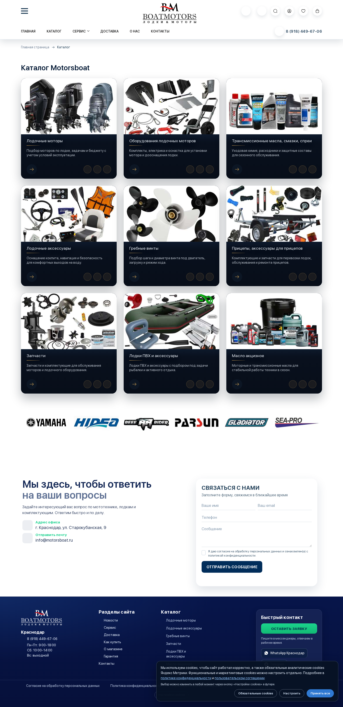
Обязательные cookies (255, 693)
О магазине (113, 649)
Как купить (112, 642)
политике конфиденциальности (186, 678)
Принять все (320, 693)
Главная (28, 31)
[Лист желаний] (303, 11)
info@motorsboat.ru (54, 540)
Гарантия (111, 656)
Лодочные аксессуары (184, 628)
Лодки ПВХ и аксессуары (176, 654)
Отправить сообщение (231, 567)
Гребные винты (178, 636)
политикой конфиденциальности (232, 555)
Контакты (160, 31)
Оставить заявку (289, 629)
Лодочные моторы (181, 620)
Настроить (291, 693)
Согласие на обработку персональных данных (63, 686)
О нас (135, 31)
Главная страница (35, 47)
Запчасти (173, 644)
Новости (111, 620)
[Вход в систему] (289, 11)
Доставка (109, 31)
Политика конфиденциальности (135, 686)
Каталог (54, 31)
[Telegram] (261, 11)
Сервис (110, 627)
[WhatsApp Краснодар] (246, 11)
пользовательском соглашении (240, 678)
